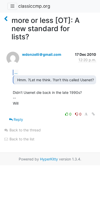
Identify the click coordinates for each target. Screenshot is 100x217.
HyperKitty (49, 159)
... (15, 72)
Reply (18, 119)
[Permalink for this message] (93, 114)
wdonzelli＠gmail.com (41, 54)
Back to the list (21, 139)
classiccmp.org (34, 6)
